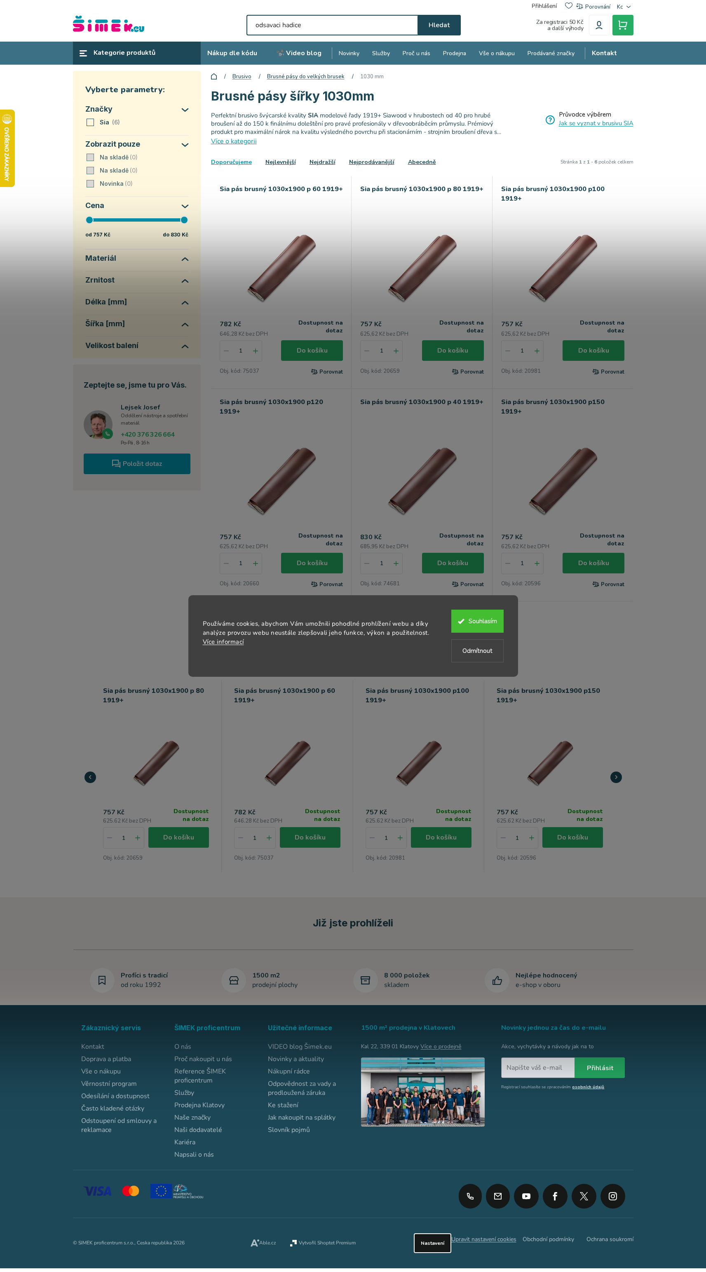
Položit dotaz (142, 463)
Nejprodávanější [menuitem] (371, 162)
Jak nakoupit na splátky (301, 1117)
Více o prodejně (440, 1046)
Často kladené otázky (112, 1108)
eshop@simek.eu (498, 1196)
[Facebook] (555, 1193)
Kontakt (92, 1046)
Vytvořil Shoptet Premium (327, 1242)
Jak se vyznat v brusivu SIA (596, 123)
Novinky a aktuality (296, 1059)
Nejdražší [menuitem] (322, 162)
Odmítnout (477, 651)
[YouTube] (526, 1193)
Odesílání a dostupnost (115, 1096)
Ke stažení (283, 1105)
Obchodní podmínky (548, 1239)
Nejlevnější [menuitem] (280, 162)
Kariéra (184, 1142)
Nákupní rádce (289, 1071)
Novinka (115, 183)
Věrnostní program (109, 1083)
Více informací (223, 642)
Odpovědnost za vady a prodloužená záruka (302, 1088)
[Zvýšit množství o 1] (255, 351)
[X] (584, 1196)
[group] (156, 776)
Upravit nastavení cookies (483, 1239)
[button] (137, 838)
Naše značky (192, 1117)
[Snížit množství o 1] (226, 351)
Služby (184, 1092)
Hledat (439, 25)
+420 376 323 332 (470, 1196)
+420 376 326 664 (148, 434)
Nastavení (432, 1243)
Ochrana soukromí (609, 1239)
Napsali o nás (194, 1154)
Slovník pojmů (289, 1129)
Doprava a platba (106, 1059)
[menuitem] (232, 53)
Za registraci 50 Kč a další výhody (560, 25)
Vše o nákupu (101, 1071)
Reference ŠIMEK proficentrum (200, 1076)
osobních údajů (588, 1087)
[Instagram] (612, 1193)
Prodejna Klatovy (199, 1105)
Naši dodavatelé (198, 1129)
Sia (109, 122)
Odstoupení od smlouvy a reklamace (119, 1125)
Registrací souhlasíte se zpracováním (552, 1087)
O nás (182, 1046)
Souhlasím (483, 621)
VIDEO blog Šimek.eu (300, 1046)
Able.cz (267, 1242)
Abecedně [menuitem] (422, 162)
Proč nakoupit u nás (203, 1059)
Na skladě (118, 157)
